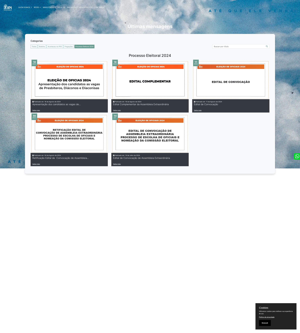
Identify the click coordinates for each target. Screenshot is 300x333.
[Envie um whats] (297, 156)
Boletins (42, 46)
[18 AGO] (69, 80)
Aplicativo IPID (85, 7)
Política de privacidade (266, 317)
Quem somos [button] (24, 7)
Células (61, 7)
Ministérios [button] (48, 7)
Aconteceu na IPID (55, 46)
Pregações (69, 46)
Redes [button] (37, 7)
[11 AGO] (230, 79)
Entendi (265, 323)
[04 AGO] (69, 133)
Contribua (99, 7)
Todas (34, 46)
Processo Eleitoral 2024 (84, 46)
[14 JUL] (150, 133)
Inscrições (72, 7)
